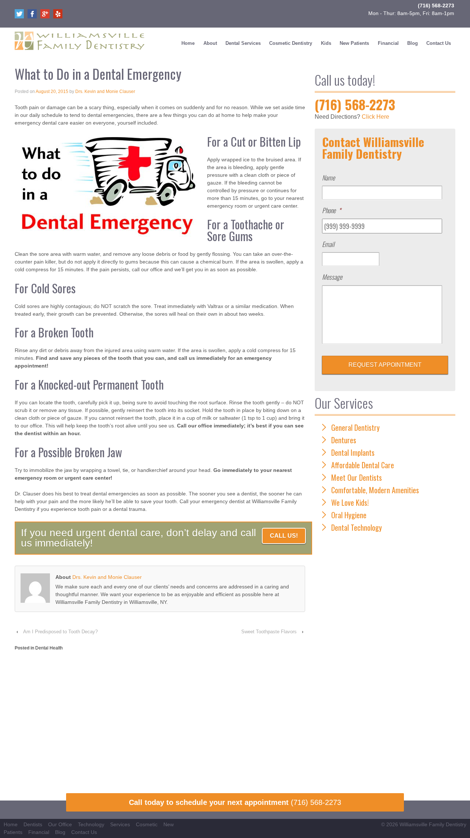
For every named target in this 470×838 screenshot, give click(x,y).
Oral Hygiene (348, 514)
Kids (326, 43)
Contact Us (438, 43)
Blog (412, 43)
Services (120, 824)
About (210, 43)
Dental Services (243, 43)
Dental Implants (353, 452)
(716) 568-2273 (436, 5)
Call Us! (284, 536)
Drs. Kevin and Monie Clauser (105, 91)
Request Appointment (385, 365)
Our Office (60, 824)
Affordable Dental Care (362, 464)
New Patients (354, 43)
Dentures (343, 439)
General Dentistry (355, 427)
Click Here (375, 117)
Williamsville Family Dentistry (433, 824)
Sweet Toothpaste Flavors (269, 631)
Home (188, 43)
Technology (91, 824)
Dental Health (49, 648)
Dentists (33, 824)
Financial (388, 43)
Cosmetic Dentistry (290, 43)
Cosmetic (147, 824)
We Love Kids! (350, 502)
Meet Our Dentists (356, 477)
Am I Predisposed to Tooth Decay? (60, 631)
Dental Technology (356, 527)
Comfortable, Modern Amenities (375, 489)
